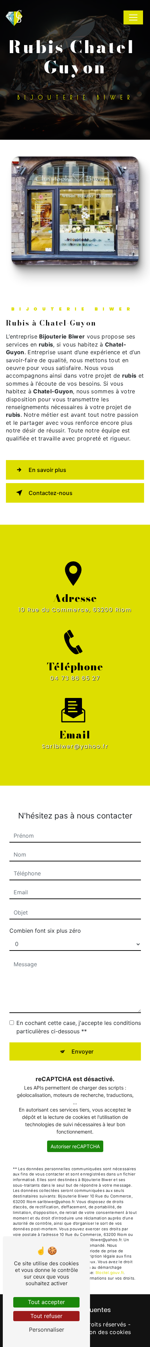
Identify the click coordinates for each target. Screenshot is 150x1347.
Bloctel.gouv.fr (109, 1272)
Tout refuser (46, 1315)
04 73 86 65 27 (75, 678)
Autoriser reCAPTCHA (75, 1146)
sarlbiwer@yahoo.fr (75, 746)
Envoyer (82, 1051)
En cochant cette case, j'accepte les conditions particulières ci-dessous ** (78, 1027)
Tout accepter (46, 1301)
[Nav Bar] (133, 17)
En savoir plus (47, 469)
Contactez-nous (51, 492)
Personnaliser (46, 1329)
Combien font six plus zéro (45, 930)
